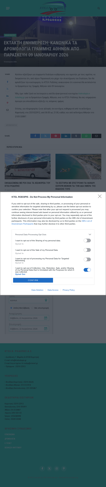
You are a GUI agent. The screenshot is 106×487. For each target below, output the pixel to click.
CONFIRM (33, 280)
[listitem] (53, 234)
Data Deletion (37, 290)
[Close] (100, 197)
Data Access (53, 290)
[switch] (87, 240)
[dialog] (53, 243)
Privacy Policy (69, 290)
